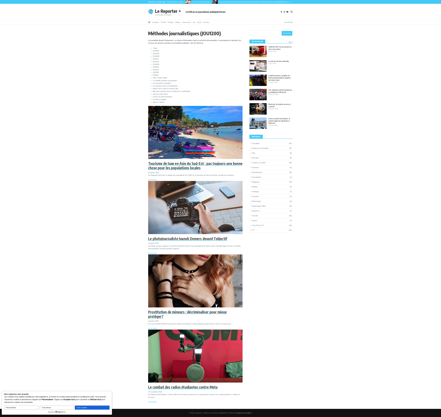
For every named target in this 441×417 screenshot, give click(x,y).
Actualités (155, 22)
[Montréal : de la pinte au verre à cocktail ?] (258, 109)
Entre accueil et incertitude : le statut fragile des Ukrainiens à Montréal (279, 121)
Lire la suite (152, 180)
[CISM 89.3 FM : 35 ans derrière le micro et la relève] (258, 51)
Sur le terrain (257, 41)
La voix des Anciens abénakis (278, 61)
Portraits (206, 22)
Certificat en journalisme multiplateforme (205, 11)
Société (163, 22)
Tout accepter (81, 408)
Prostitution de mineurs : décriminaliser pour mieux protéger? (187, 314)
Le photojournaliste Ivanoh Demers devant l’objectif (187, 238)
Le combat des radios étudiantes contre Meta (183, 387)
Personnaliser (11, 408)
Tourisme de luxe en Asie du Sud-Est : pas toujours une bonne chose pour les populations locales (195, 165)
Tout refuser (46, 408)
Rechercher (287, 33)
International (186, 22)
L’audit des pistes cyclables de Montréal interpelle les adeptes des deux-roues (279, 77)
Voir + (291, 42)
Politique (171, 22)
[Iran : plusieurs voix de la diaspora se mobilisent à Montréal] (258, 94)
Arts (194, 22)
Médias (177, 22)
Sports (199, 22)
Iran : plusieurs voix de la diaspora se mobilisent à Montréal (280, 91)
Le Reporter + (168, 11)
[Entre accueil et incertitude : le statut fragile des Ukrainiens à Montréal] (258, 123)
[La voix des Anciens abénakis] (180, 2)
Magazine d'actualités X (244, 413)
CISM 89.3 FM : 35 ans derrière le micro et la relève (279, 48)
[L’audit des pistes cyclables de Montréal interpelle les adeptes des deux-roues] (258, 80)
